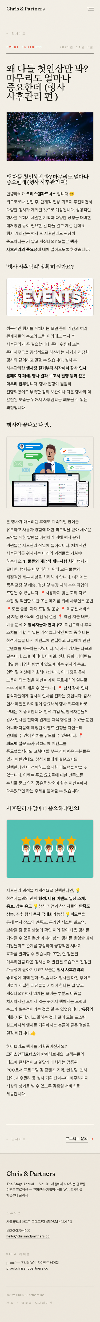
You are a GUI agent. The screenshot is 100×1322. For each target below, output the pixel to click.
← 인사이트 (16, 33)
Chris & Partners (25, 8)
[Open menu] (90, 8)
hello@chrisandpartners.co (28, 1236)
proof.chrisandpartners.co (27, 1268)
